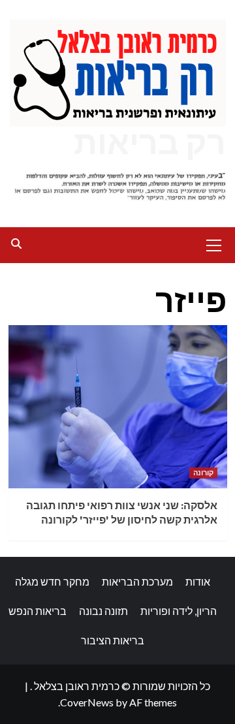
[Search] (16, 243)
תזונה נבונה (103, 611)
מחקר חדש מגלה (52, 581)
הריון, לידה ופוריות (178, 611)
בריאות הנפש (37, 611)
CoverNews (87, 702)
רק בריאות (150, 142)
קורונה (203, 472)
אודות (197, 581)
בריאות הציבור (112, 640)
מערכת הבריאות (137, 581)
